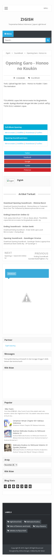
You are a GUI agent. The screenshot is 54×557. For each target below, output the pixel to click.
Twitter (27, 153)
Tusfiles (39, 132)
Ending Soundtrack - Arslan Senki (19, 226)
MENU (46, 8)
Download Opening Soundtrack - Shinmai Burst (25, 203)
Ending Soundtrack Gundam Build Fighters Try (38, 257)
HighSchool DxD (15, 522)
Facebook (27, 157)
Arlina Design (24, 551)
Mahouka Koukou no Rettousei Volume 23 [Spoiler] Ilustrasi (30, 446)
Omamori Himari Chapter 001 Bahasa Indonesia (28, 422)
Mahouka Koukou (33, 522)
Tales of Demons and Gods (19, 526)
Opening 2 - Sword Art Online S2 (15, 257)
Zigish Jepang (10, 345)
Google (27, 161)
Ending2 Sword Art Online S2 (16, 214)
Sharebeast (30, 132)
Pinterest (27, 170)
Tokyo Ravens (40, 526)
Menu (9, 34)
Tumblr (27, 165)
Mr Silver (41, 551)
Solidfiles (20, 132)
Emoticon (11, 274)
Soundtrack (35, 78)
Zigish (20, 180)
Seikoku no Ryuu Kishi (17, 530)
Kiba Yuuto (9, 409)
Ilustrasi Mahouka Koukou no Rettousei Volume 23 (29, 432)
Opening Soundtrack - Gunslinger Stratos (22, 238)
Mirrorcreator (10, 132)
